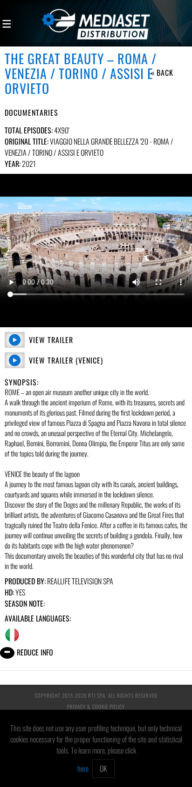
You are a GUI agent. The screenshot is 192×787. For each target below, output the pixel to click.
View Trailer (51, 339)
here (83, 768)
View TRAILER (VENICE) (66, 360)
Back (165, 72)
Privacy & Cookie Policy (96, 706)
